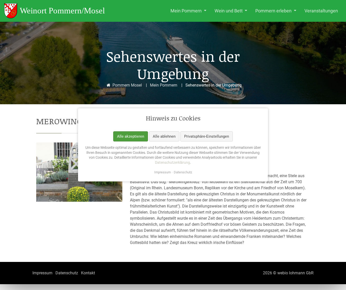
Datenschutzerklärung (172, 162)
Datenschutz (183, 172)
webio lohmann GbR (295, 273)
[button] (188, 11)
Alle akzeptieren (130, 136)
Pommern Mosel (127, 85)
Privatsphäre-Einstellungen (206, 136)
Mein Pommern (163, 85)
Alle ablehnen (164, 136)
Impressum (162, 172)
